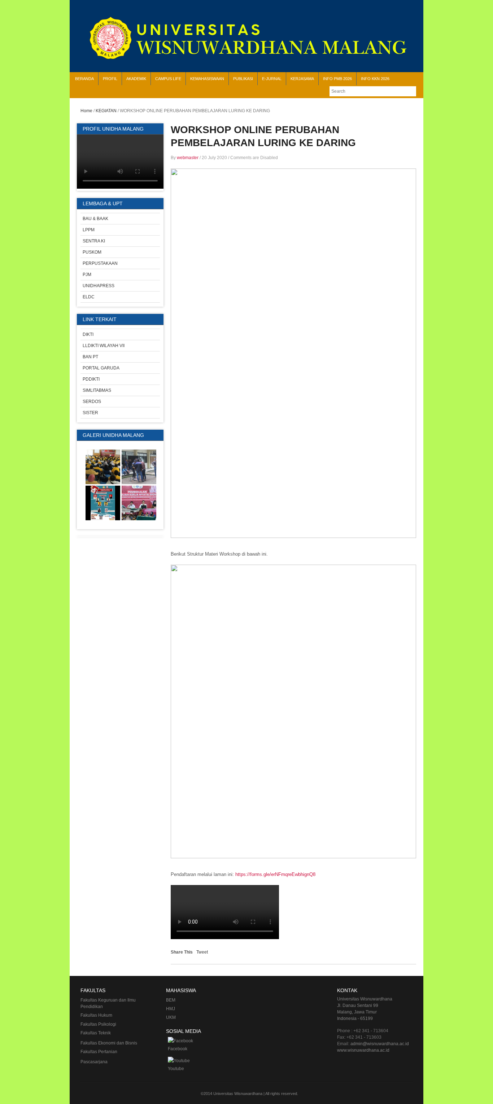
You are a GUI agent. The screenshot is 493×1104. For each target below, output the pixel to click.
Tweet (202, 952)
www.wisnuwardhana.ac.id (363, 1050)
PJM (87, 274)
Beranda (84, 78)
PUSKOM (92, 252)
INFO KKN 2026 (375, 78)
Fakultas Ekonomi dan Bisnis (108, 1043)
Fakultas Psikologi (98, 1024)
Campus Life (168, 78)
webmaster (187, 157)
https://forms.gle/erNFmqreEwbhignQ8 (275, 874)
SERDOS (92, 401)
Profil (110, 78)
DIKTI (88, 334)
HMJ (170, 1008)
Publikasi (243, 78)
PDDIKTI (91, 379)
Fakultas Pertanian (98, 1051)
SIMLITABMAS (97, 390)
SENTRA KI (94, 241)
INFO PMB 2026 (337, 78)
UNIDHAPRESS (98, 285)
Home (86, 110)
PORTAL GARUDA (101, 368)
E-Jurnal (272, 78)
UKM (171, 1017)
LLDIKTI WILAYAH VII (104, 345)
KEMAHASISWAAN (207, 78)
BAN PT (90, 356)
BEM (170, 1000)
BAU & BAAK (95, 218)
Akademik (136, 78)
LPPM (89, 229)
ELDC (89, 296)
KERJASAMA (302, 78)
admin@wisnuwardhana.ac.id (379, 1043)
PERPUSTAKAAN (100, 263)
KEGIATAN (106, 110)
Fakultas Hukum (96, 1015)
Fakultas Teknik (95, 1032)
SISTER (90, 412)
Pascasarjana (94, 1061)
